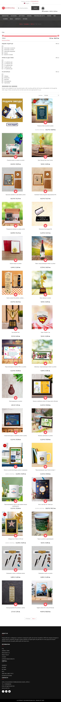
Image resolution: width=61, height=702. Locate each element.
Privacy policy (5, 655)
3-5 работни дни (8, 65)
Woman (49, 16)
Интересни (6, 77)
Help (3, 671)
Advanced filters (6, 40)
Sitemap (4, 657)
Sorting (40, 95)
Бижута (6, 53)
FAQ (3, 648)
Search (35, 8)
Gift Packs (22, 16)
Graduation (5, 16)
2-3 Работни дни (8, 63)
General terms (5, 650)
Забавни (6, 76)
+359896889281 (34, 1)
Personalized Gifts (39, 16)
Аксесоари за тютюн (9, 49)
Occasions (14, 16)
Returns (4, 669)
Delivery (4, 667)
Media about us (6, 652)
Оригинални (7, 82)
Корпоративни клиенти (8, 659)
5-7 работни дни (8, 68)
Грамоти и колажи (8, 54)
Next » (34, 618)
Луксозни (6, 79)
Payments (4, 665)
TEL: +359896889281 (6, 684)
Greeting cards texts (7, 673)
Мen (55, 16)
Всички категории (7, 675)
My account (35, 3)
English (27, 3)
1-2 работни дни (8, 62)
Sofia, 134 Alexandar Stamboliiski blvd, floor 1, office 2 (16, 682)
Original (29, 16)
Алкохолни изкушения (9, 51)
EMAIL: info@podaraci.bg (8, 686)
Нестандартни (7, 81)
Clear (58, 43)
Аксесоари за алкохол (9, 48)
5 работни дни (7, 67)
